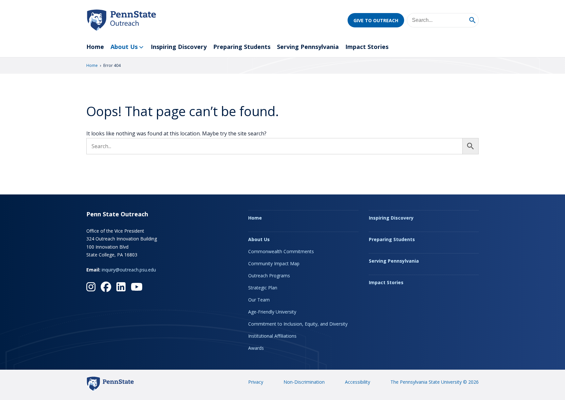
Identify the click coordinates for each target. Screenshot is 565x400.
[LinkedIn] (121, 287)
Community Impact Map (274, 263)
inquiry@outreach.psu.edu (129, 270)
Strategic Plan (262, 288)
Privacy (255, 382)
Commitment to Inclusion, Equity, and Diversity (298, 324)
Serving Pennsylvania (308, 47)
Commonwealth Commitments (281, 251)
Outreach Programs (269, 275)
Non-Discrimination (304, 382)
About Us (124, 47)
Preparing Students (241, 47)
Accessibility (357, 382)
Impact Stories (366, 47)
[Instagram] (90, 287)
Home (95, 47)
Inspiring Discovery (179, 47)
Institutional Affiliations (272, 336)
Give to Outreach (375, 20)
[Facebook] (106, 287)
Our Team (259, 300)
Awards (256, 348)
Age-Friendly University (272, 312)
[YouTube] (137, 287)
